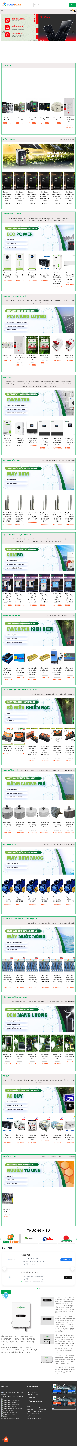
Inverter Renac (37, 386)
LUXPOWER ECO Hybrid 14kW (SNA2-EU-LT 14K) (45, 442)
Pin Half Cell (40, 303)
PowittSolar (20, 300)
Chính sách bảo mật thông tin (36, 1411)
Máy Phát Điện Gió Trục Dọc (29, 770)
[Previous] (4, 1268)
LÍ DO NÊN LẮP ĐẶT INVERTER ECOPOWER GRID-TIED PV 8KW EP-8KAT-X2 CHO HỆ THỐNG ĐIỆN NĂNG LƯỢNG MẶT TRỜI (64, 1300)
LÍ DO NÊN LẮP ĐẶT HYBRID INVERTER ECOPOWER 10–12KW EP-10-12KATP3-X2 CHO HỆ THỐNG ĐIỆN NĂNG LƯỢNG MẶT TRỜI (18, 1340)
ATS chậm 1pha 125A (57, 119)
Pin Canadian (55, 300)
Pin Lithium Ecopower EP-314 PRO (32, 275)
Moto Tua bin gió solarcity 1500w (32, 825)
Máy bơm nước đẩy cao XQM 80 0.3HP (32, 899)
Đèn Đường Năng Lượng (19, 1001)
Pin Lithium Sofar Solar (15, 218)
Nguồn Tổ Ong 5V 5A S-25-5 (7, 1210)
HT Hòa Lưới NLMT (46, 539)
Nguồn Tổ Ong (10, 1157)
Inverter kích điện (65, 381)
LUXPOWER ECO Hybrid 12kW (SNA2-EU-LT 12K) (57, 442)
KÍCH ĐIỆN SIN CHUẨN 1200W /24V (44, 670)
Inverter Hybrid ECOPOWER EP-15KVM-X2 (20, 441)
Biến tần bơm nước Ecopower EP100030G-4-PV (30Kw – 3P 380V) (32, 196)
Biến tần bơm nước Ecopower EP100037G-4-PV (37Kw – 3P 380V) (20, 196)
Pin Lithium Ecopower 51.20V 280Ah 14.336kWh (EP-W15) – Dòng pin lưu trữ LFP (57, 278)
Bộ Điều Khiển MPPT (38, 694)
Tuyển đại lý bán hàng (33, 1416)
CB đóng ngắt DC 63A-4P (57, 356)
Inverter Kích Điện (11, 615)
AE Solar (5, 300)
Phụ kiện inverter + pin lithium (50, 381)
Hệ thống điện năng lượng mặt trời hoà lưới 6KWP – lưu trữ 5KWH (69, 598)
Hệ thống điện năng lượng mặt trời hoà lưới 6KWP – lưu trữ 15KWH (44, 598)
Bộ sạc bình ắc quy (56, 1080)
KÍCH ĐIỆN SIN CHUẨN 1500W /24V (69, 670)
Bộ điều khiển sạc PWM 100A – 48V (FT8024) (7, 749)
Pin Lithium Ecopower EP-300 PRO (19, 275)
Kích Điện (72, 615)
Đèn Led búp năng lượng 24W (45, 1056)
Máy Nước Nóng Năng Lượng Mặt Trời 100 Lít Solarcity (57, 979)
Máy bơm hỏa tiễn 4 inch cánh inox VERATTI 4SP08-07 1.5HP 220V (69, 517)
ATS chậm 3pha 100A (19, 119)
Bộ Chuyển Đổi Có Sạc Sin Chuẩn (57, 615)
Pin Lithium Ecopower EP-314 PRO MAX (7, 441)
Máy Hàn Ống (31, 923)
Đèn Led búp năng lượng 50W (20, 1056)
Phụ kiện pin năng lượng (42, 300)
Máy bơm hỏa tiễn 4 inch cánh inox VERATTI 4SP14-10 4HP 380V (57, 517)
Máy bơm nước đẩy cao (51, 844)
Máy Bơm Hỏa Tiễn (11, 460)
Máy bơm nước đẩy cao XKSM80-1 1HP (7, 899)
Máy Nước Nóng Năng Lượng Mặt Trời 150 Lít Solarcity (20, 979)
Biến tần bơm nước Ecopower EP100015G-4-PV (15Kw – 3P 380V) (69, 196)
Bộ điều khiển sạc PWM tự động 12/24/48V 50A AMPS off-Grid (44, 751)
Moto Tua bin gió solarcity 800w (20, 825)
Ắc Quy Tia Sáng (69, 1080)
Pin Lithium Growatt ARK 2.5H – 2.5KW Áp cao (70, 276)
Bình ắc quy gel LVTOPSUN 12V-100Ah (69, 1137)
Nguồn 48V (71, 1157)
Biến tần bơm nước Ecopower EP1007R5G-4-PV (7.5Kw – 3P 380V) (7, 196)
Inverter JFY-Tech (26, 386)
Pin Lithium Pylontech (31, 218)
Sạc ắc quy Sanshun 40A (45, 1136)
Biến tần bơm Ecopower (67, 139)
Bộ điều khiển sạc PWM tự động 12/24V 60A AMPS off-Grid (57, 751)
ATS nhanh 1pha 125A (7, 119)
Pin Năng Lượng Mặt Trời (14, 296)
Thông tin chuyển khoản (34, 1418)
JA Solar (64, 300)
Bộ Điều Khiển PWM (52, 694)
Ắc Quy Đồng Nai (43, 1080)
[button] (37, 1288)
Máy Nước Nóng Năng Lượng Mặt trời (20, 919)
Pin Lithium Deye (30, 220)
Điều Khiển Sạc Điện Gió (67, 694)
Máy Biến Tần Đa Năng (40, 541)
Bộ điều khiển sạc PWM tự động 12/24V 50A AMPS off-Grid (69, 751)
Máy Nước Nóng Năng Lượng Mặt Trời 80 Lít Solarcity (69, 979)
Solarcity (12, 300)
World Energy (30, 303)
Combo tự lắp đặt (15, 539)
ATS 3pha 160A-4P (44, 119)
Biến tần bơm (9, 139)
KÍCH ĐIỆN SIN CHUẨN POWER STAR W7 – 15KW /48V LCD (7, 671)
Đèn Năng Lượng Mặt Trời (15, 997)
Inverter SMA (67, 384)
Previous (3, 32)
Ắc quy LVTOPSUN (30, 1080)
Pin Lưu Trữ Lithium (12, 214)
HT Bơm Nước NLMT (55, 541)
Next (73, 32)
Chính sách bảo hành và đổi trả (36, 1409)
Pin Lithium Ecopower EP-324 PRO (7, 275)
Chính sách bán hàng (33, 1407)
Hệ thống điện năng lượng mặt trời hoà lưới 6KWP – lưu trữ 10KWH (57, 598)
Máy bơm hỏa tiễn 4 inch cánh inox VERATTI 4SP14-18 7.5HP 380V (44, 517)
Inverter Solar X (44, 384)
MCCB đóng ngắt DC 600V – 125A (32, 357)
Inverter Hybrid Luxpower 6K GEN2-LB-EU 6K (32, 441)
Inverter (7, 377)
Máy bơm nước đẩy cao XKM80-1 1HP (57, 899)
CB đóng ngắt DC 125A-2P (44, 356)
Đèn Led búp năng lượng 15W (57, 1056)
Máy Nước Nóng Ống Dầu (67, 923)
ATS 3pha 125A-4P (7, 356)
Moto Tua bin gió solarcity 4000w (70, 825)
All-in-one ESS (22, 384)
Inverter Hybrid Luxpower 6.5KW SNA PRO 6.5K (70, 442)
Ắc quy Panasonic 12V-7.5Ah (44, 275)
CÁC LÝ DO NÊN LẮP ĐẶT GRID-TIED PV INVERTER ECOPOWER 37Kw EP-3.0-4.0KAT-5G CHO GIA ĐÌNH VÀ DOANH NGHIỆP (64, 1338)
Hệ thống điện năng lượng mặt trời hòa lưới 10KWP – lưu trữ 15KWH (7, 598)
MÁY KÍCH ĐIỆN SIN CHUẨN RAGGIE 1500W (19, 670)
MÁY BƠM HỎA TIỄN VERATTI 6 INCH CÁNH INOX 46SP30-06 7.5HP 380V (19, 517)
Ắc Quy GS (6, 1080)
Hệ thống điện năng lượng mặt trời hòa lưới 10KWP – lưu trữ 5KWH (32, 598)
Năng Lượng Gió (10, 770)
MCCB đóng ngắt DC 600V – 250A (70, 120)
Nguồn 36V (62, 1157)
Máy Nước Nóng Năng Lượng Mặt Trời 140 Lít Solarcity (32, 979)
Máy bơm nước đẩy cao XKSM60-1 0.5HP (20, 899)
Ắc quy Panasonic (16, 1080)
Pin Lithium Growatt (17, 220)
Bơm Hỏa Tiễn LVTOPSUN (67, 460)
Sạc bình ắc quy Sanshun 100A (32, 1137)
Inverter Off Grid (22, 381)
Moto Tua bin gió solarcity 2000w (45, 825)
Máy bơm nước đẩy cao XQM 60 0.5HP (44, 899)
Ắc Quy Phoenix (38, 1082)
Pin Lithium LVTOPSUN (62, 218)
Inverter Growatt (56, 384)
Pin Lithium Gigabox (60, 220)
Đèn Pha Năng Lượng (52, 1001)
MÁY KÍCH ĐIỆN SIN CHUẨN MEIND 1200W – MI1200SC (32, 671)
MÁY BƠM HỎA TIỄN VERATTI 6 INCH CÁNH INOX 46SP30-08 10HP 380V (7, 517)
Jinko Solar (29, 300)
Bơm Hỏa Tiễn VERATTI (49, 460)
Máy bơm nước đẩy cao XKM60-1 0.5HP (69, 899)
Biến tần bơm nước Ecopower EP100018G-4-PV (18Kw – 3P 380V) (57, 196)
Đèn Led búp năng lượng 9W (69, 1055)
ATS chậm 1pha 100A (32, 119)
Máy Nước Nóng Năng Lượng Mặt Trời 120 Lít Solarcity (44, 979)
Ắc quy (50, 220)
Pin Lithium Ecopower (46, 218)
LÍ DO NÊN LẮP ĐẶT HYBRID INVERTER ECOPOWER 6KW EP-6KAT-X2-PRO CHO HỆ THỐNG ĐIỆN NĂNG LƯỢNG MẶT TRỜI (65, 1319)
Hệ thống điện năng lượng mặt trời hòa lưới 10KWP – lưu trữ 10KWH (19, 598)
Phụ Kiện (48, 303)
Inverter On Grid (34, 381)
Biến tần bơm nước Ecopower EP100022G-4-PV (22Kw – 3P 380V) (44, 196)
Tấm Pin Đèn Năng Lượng (36, 1001)
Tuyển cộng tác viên (33, 1413)
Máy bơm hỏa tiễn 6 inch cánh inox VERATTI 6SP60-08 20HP (32, 516)
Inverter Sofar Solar (50, 386)
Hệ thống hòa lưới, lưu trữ (30, 539)
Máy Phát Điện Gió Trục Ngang (49, 770)
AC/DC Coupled (11, 384)
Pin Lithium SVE (41, 220)
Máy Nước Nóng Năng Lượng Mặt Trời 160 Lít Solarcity (7, 979)
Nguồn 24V (54, 1157)
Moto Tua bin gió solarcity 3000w (57, 825)
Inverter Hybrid (10, 381)
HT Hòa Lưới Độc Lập (60, 539)
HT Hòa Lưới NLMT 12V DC (23, 541)
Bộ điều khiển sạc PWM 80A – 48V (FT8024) (19, 749)
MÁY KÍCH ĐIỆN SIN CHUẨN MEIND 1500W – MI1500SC (57, 671)
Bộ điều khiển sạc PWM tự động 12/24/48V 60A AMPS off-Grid (32, 751)
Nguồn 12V (45, 1157)
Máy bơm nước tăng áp (67, 844)
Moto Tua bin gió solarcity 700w (7, 825)
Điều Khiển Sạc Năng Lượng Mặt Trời (20, 690)
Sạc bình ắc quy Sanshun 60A (20, 1137)
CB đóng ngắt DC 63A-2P (69, 356)
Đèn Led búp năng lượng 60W (7, 1056)
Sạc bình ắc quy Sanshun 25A (57, 1137)
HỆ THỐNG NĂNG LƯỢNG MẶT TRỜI (17, 535)
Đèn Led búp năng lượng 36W (32, 1056)
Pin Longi (71, 300)
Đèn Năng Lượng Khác (68, 1001)
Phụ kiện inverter (33, 384)
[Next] (73, 1268)
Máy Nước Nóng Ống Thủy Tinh (47, 923)
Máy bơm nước (10, 844)
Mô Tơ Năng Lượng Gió (67, 770)
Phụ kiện (7, 65)
